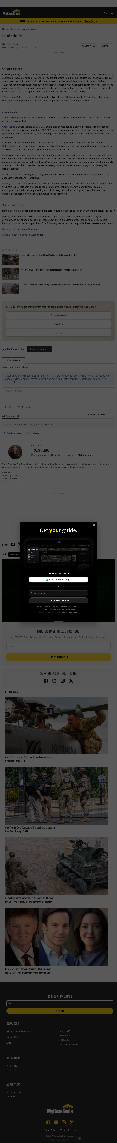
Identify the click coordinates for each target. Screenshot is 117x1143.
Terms (63, 612)
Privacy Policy (73, 612)
